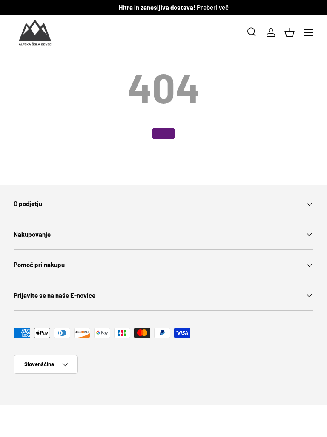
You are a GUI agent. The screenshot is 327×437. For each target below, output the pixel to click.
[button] (289, 32)
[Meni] (308, 32)
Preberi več (203, 7)
